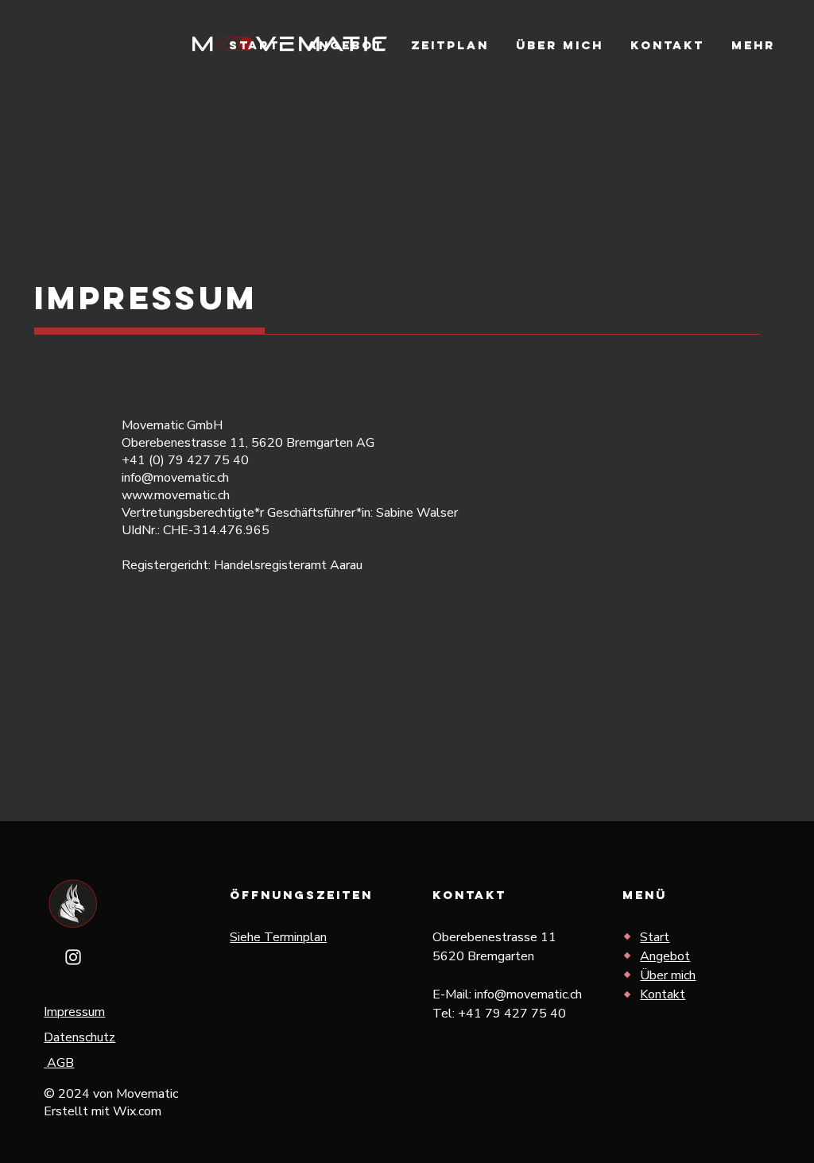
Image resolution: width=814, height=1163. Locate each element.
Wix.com (137, 1111)
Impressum (74, 1012)
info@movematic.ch (528, 994)
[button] (753, 45)
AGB (60, 1063)
